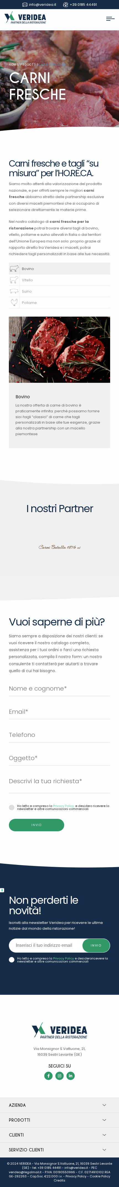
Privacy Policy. (63, 806)
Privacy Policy (63, 958)
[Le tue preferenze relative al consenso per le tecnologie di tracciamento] (2, 890)
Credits (59, 1180)
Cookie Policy (100, 1176)
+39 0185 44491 (49, 1167)
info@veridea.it (76, 1167)
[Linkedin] (70, 1076)
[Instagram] (59, 1076)
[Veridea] (25, 22)
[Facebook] (48, 1076)
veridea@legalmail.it (25, 1172)
